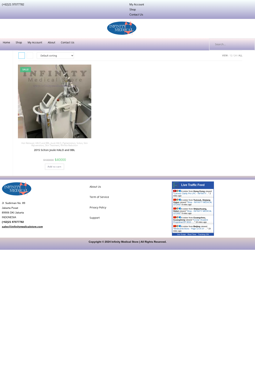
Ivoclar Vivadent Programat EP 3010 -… (190, 221)
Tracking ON (203, 234)
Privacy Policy (98, 207)
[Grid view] (21, 55)
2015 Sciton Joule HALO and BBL (54, 150)
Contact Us (67, 42)
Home (6, 42)
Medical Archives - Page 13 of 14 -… (190, 229)
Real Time (192, 234)
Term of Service (99, 197)
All (240, 55)
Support (95, 217)
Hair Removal (27, 143)
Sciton (80, 143)
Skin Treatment (52, 145)
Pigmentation (68, 143)
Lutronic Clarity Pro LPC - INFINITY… (191, 193)
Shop (19, 42)
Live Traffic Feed (193, 185)
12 (231, 55)
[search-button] (248, 44)
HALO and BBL (42, 143)
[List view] (30, 55)
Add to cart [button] (54, 166)
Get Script (181, 234)
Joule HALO (56, 143)
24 (235, 55)
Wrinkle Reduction (69, 145)
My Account (35, 42)
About (51, 42)
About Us (95, 186)
